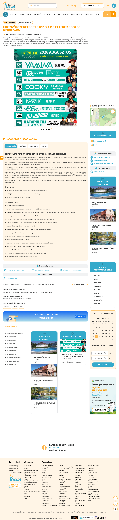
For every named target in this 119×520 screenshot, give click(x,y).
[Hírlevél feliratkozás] (68, 6)
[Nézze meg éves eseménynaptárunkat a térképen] (113, 14)
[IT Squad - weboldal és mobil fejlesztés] (100, 517)
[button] (103, 117)
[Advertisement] (46, 431)
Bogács (13, 34)
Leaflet (113, 125)
